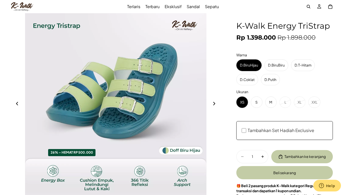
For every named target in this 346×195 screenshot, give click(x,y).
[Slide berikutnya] (215, 104)
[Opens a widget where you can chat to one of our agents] (327, 186)
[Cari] (308, 6)
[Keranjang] (330, 6)
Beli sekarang (284, 172)
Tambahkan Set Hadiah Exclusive (281, 130)
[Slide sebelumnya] (15, 104)
